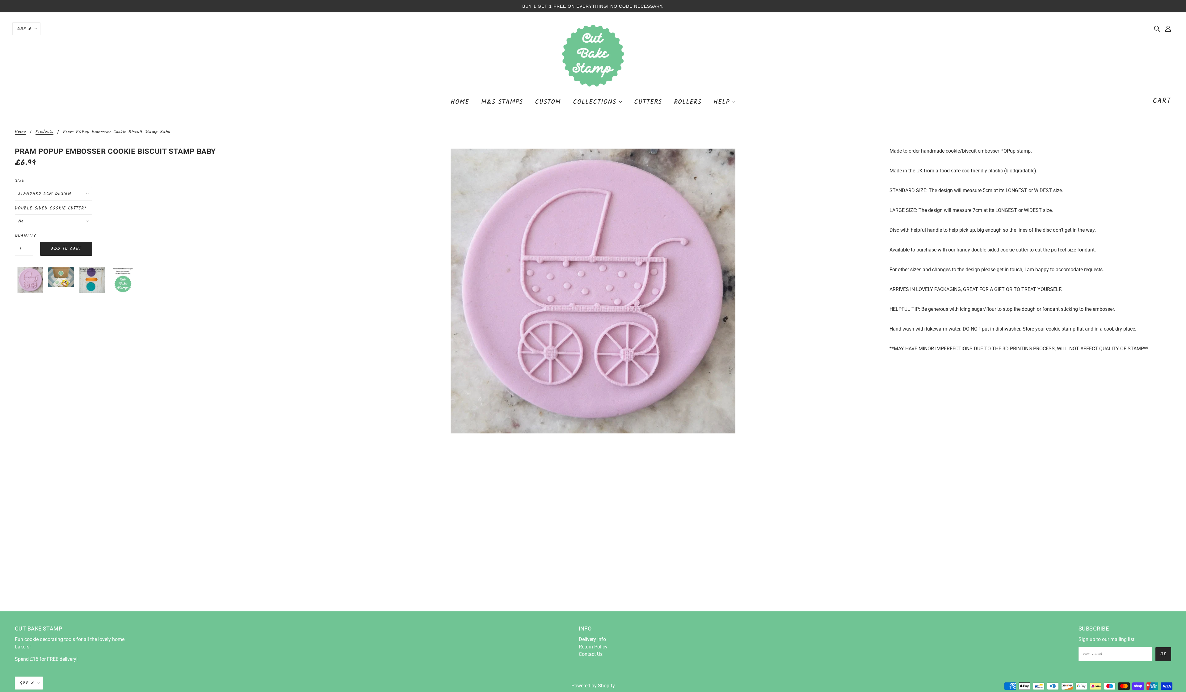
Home (20, 132)
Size (20, 180)
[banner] (593, 55)
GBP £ (24, 28)
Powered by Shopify (593, 686)
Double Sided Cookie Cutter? (50, 208)
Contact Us (591, 654)
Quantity (24, 235)
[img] (1157, 28)
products (44, 132)
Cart (1162, 101)
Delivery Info (592, 639)
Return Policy (593, 647)
